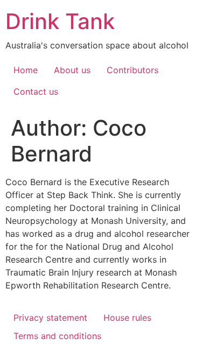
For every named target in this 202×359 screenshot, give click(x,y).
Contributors (132, 70)
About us (72, 70)
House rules (127, 317)
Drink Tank (60, 21)
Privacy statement (50, 317)
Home (25, 70)
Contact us (35, 91)
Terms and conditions (57, 335)
